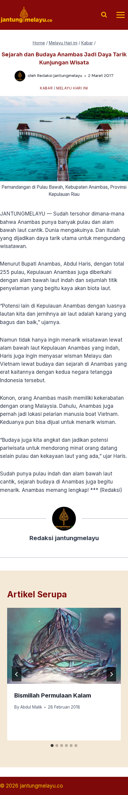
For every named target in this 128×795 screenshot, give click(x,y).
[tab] (52, 745)
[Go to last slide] (16, 674)
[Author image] (20, 76)
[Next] (111, 674)
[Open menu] (120, 14)
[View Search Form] (104, 15)
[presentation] (64, 646)
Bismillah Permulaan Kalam (52, 695)
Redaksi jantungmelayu (59, 75)
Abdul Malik (31, 707)
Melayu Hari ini (72, 88)
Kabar (46, 88)
